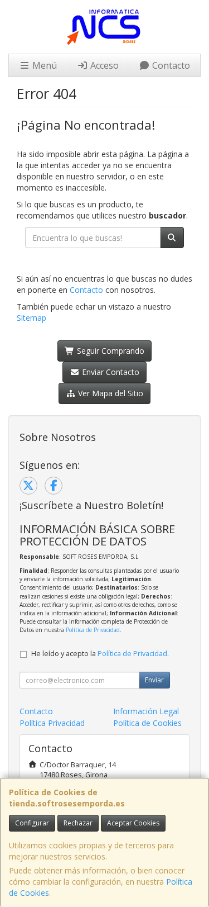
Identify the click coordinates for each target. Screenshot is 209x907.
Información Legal (146, 711)
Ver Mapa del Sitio (109, 393)
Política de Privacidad (93, 630)
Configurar (32, 823)
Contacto (170, 65)
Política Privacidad (52, 723)
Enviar (154, 680)
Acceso (103, 65)
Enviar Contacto (109, 372)
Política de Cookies (147, 723)
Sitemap (31, 317)
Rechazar (78, 823)
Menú (43, 65)
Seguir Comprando (109, 350)
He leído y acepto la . (100, 653)
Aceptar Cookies (133, 823)
